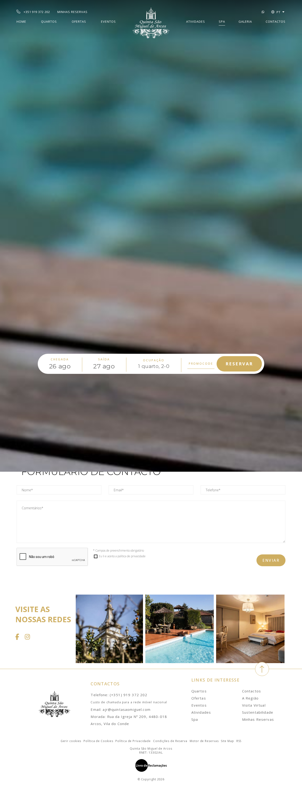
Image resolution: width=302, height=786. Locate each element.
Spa (222, 21)
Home (21, 21)
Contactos (275, 21)
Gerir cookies (71, 741)
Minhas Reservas (258, 719)
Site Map (227, 741)
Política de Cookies (98, 741)
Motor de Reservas (204, 741)
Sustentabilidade (257, 712)
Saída (104, 359)
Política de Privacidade (133, 741)
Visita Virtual (254, 705)
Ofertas (79, 21)
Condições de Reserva (170, 741)
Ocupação (153, 360)
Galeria (245, 21)
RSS (239, 741)
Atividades (195, 21)
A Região (250, 698)
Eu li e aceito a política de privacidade (122, 556)
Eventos (108, 21)
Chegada (60, 359)
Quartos (49, 21)
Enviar (271, 560)
